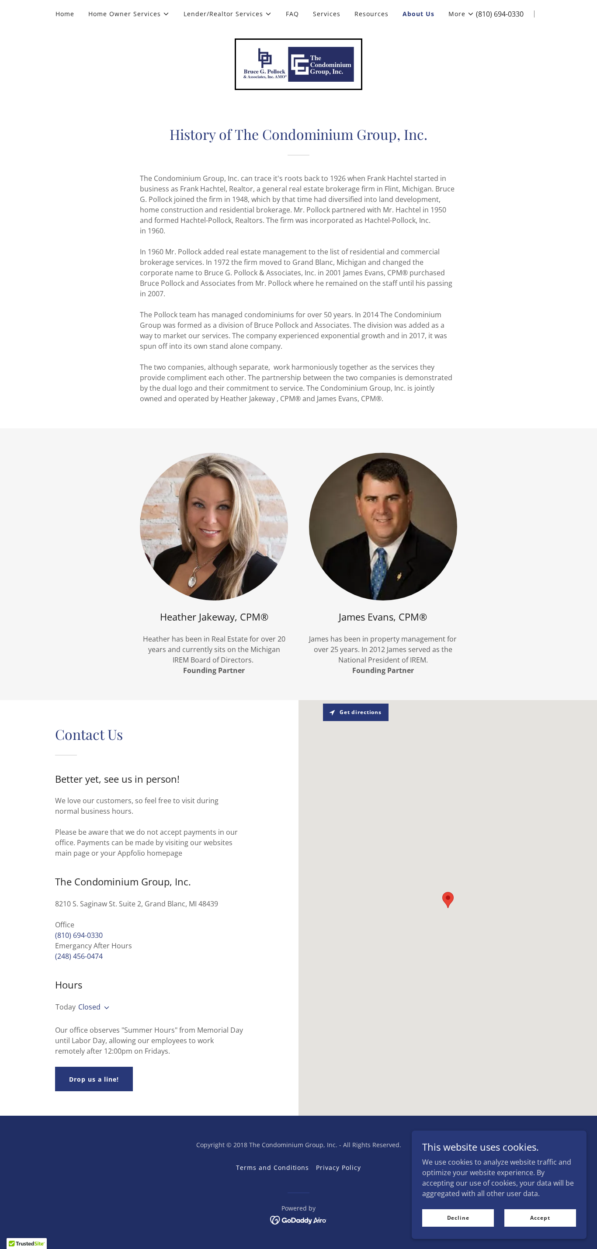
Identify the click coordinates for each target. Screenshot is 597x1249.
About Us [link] (418, 14)
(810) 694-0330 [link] (500, 14)
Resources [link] (371, 14)
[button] (129, 14)
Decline (458, 1217)
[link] (298, 63)
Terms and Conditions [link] (272, 1167)
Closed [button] (89, 1007)
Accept (540, 1217)
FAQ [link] (292, 14)
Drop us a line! (94, 1079)
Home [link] (65, 14)
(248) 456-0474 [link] (79, 956)
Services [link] (326, 14)
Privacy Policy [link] (338, 1167)
